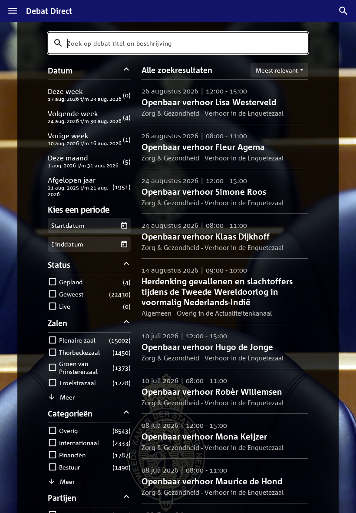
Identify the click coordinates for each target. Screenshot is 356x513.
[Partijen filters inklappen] (126, 497)
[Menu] (12, 11)
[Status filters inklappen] (126, 264)
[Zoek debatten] (343, 11)
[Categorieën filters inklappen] (126, 413)
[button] (89, 94)
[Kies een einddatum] (124, 244)
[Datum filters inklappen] (126, 70)
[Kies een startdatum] (124, 225)
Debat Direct (49, 11)
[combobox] (178, 43)
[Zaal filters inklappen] (126, 322)
